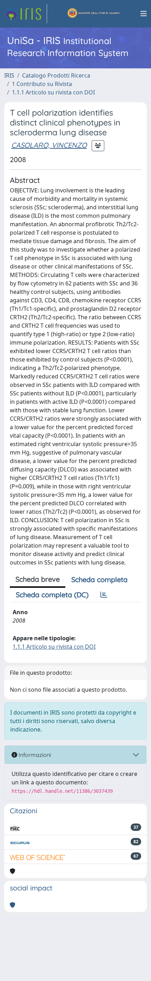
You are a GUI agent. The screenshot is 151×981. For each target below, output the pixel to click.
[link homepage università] (94, 13)
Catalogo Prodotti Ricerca (56, 75)
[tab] (103, 594)
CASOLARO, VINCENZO (49, 145)
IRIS (9, 75)
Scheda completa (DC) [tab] (52, 594)
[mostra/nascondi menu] (143, 13)
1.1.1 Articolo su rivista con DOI (53, 92)
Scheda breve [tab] (37, 579)
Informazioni (34, 754)
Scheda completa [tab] (99, 579)
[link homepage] (25, 13)
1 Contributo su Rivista (42, 84)
